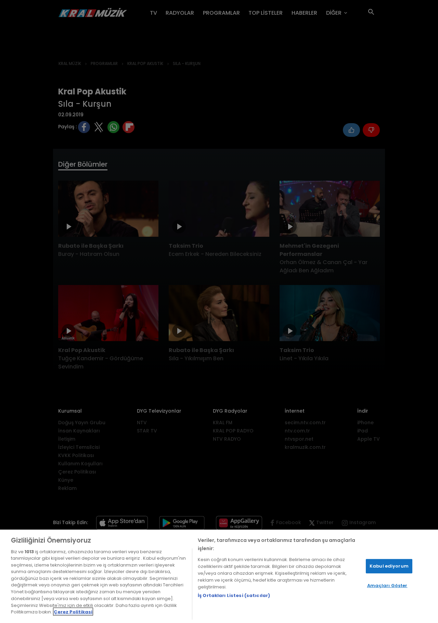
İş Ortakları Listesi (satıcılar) (234, 595)
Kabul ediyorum (389, 566)
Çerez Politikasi (73, 611)
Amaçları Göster (387, 585)
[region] (219, 576)
